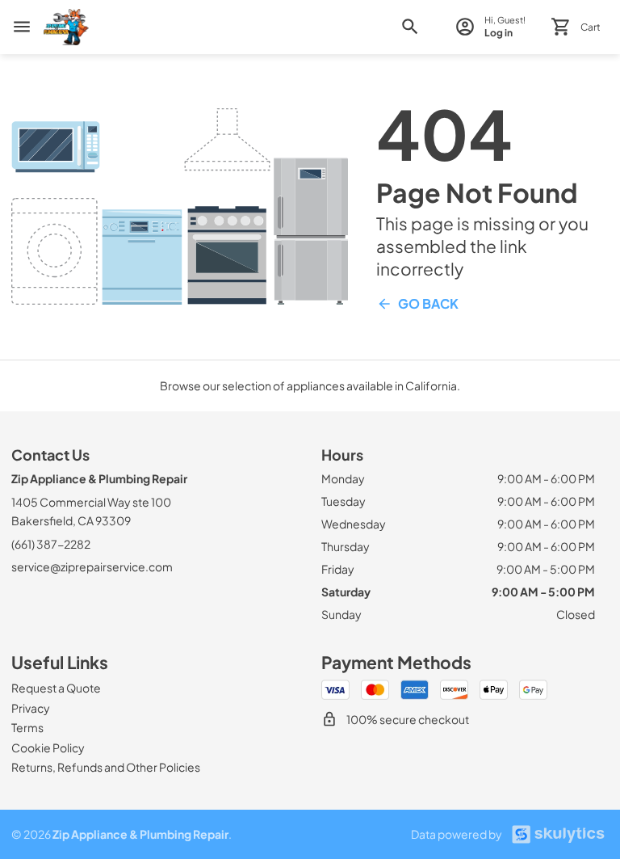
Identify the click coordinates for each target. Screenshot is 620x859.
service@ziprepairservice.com (92, 566)
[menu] (21, 27)
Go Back (428, 303)
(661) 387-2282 (50, 544)
